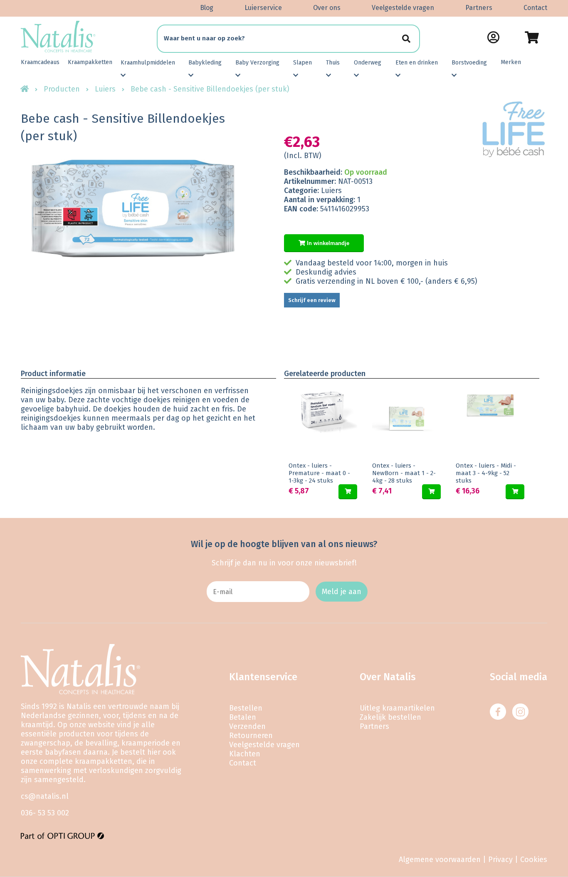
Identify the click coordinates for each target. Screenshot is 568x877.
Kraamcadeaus (40, 62)
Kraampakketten (90, 62)
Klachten (244, 753)
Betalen (242, 717)
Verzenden (247, 726)
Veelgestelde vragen (403, 8)
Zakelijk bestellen (390, 717)
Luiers (105, 89)
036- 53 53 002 (45, 813)
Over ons (327, 8)
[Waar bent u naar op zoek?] (406, 38)
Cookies (533, 859)
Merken (511, 62)
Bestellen (245, 708)
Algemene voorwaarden (440, 859)
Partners (478, 8)
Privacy (500, 859)
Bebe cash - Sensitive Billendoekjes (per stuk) (210, 89)
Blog (206, 8)
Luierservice (263, 8)
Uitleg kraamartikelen (397, 708)
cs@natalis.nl (45, 796)
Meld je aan (341, 591)
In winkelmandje (327, 243)
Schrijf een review (312, 300)
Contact (535, 8)
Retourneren (251, 735)
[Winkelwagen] (531, 37)
